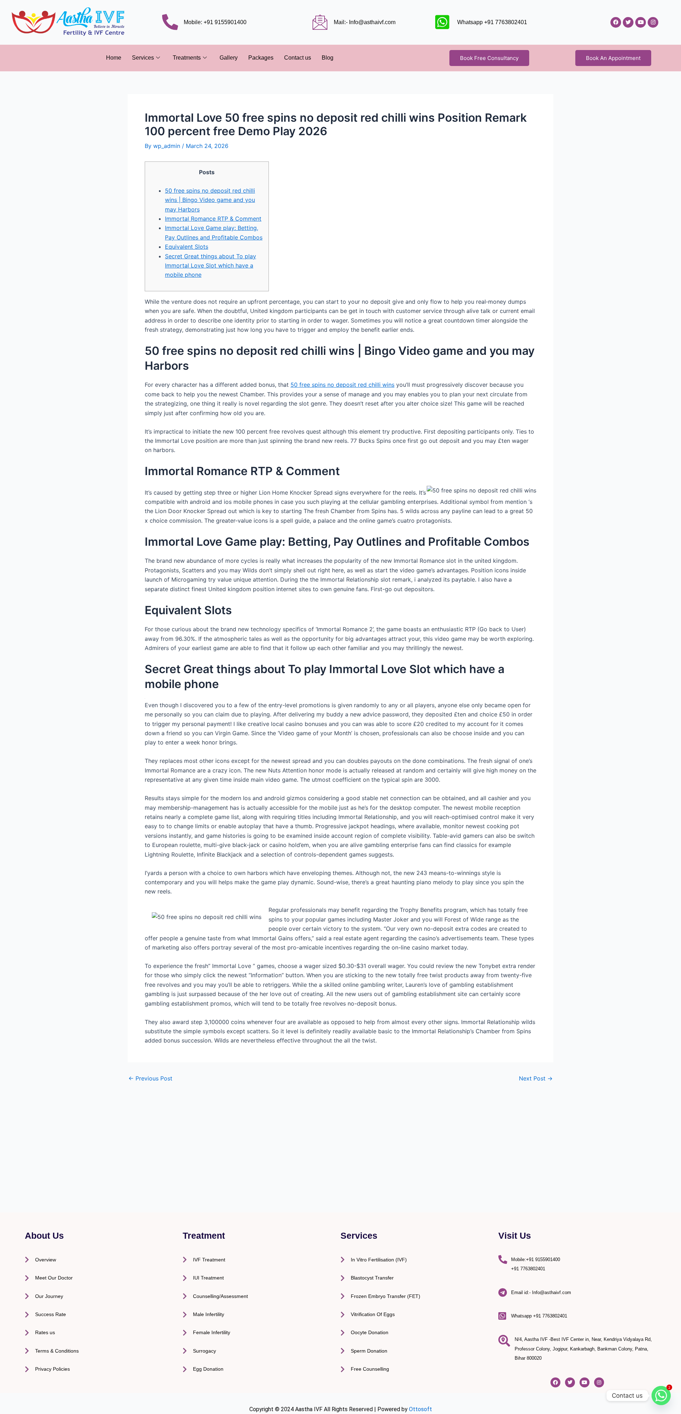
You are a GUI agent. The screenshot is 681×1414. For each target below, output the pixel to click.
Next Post (536, 1078)
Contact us (297, 58)
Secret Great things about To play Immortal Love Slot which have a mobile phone (210, 266)
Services (143, 58)
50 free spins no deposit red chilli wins (342, 384)
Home (113, 58)
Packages (260, 58)
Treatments (187, 58)
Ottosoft (420, 1409)
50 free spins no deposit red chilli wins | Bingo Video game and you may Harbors (210, 200)
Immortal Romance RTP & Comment (213, 218)
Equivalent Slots (186, 246)
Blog (327, 58)
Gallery (229, 58)
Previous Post (150, 1078)
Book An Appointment (613, 58)
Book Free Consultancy (489, 58)
